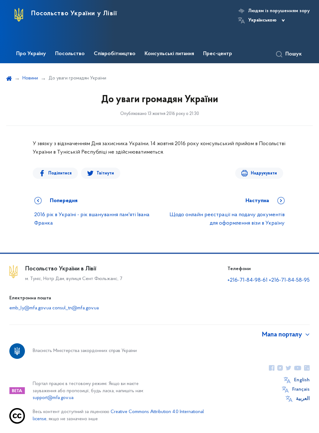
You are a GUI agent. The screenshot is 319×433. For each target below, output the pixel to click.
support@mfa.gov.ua (53, 398)
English (302, 380)
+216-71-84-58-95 (289, 280)
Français (301, 389)
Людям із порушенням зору (279, 10)
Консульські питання (169, 54)
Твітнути (105, 173)
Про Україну (31, 54)
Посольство (70, 54)
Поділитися (60, 173)
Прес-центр (217, 54)
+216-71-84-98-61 (247, 280)
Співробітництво (115, 54)
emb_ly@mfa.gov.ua (30, 308)
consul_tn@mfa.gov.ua (75, 308)
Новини (30, 78)
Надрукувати (264, 173)
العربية (303, 398)
